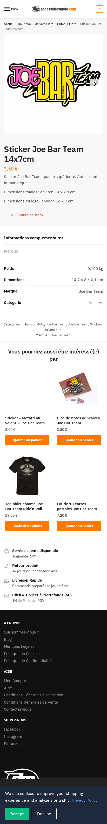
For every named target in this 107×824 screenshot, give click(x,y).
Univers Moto (44, 24)
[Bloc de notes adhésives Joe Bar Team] (79, 390)
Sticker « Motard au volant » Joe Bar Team (25, 421)
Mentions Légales (19, 646)
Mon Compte (15, 680)
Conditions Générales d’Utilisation (33, 694)
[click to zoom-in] (53, 84)
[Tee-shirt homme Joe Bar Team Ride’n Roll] (27, 476)
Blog (8, 639)
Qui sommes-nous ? (21, 632)
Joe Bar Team (29, 176)
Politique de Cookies (21, 653)
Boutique (24, 24)
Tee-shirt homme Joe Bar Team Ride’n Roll (24, 506)
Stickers (96, 324)
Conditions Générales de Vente (31, 702)
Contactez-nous (17, 709)
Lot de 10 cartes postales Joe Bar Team (77, 506)
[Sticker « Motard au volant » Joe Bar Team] (27, 390)
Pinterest (12, 743)
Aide (8, 687)
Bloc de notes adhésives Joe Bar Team (78, 421)
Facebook (12, 729)
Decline (44, 813)
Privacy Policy (85, 800)
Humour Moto (66, 24)
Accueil (9, 24)
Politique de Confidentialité (28, 660)
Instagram (13, 736)
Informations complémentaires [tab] (33, 237)
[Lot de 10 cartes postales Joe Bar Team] (79, 476)
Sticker (10, 176)
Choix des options (27, 525)
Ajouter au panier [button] (27, 440)
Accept (17, 813)
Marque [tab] (11, 251)
